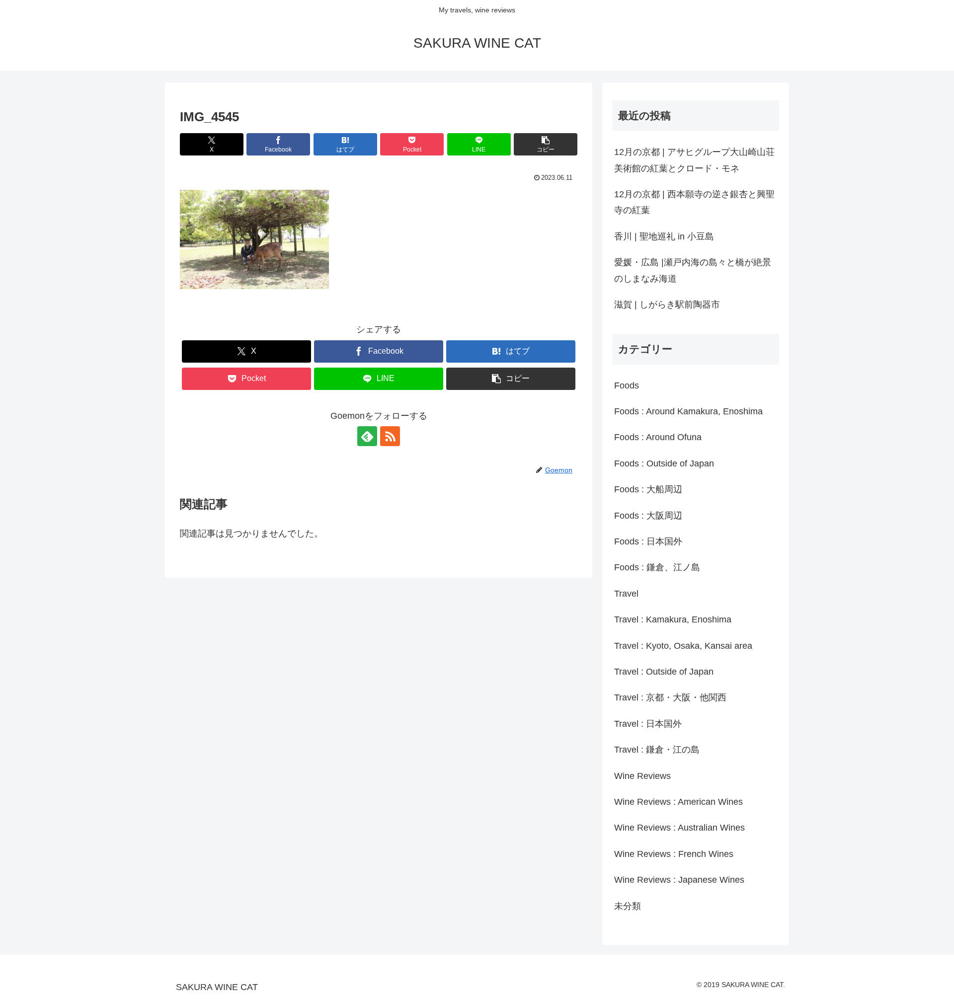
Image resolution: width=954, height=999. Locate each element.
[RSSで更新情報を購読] (390, 436)
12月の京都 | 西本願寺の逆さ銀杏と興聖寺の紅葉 (694, 202)
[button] (545, 144)
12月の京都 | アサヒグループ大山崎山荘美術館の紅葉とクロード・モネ (694, 160)
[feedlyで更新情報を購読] (367, 436)
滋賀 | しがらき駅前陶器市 (667, 304)
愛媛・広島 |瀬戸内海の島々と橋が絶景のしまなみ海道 (692, 270)
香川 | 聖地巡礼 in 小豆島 (664, 236)
